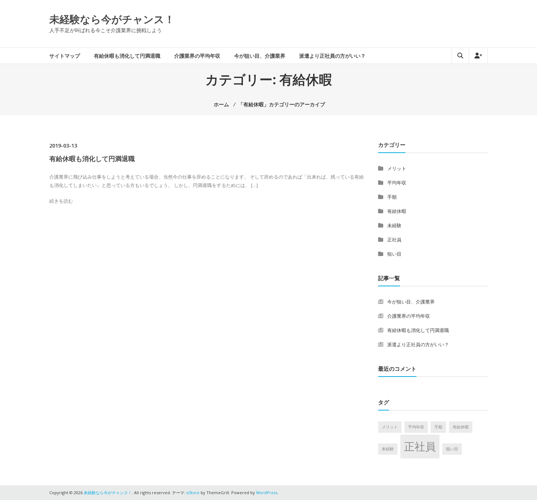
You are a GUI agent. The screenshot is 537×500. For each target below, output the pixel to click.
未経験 (394, 225)
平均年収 (396, 182)
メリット (396, 168)
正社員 (394, 239)
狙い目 (394, 254)
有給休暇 (396, 211)
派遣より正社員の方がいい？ (332, 55)
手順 (392, 197)
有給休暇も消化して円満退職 (127, 55)
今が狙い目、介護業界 (259, 55)
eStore (192, 492)
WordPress (266, 492)
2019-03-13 (63, 145)
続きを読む (61, 201)
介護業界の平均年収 (197, 55)
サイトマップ (64, 55)
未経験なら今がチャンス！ (112, 19)
